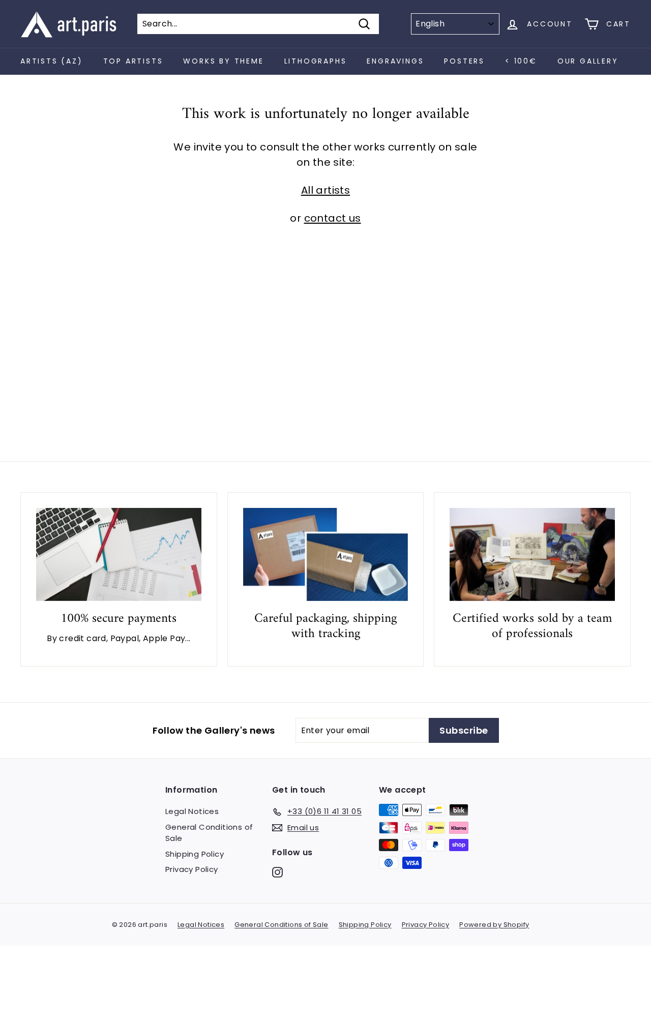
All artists (325, 190)
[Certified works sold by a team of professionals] (532, 554)
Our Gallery (587, 61)
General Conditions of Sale (209, 833)
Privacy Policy (191, 869)
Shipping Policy (194, 854)
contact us (332, 218)
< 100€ (521, 61)
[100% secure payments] (118, 554)
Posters (464, 61)
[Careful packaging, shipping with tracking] (325, 554)
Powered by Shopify (494, 924)
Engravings (395, 61)
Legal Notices (192, 811)
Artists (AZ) (51, 61)
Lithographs (315, 61)
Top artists (133, 61)
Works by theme (223, 61)
